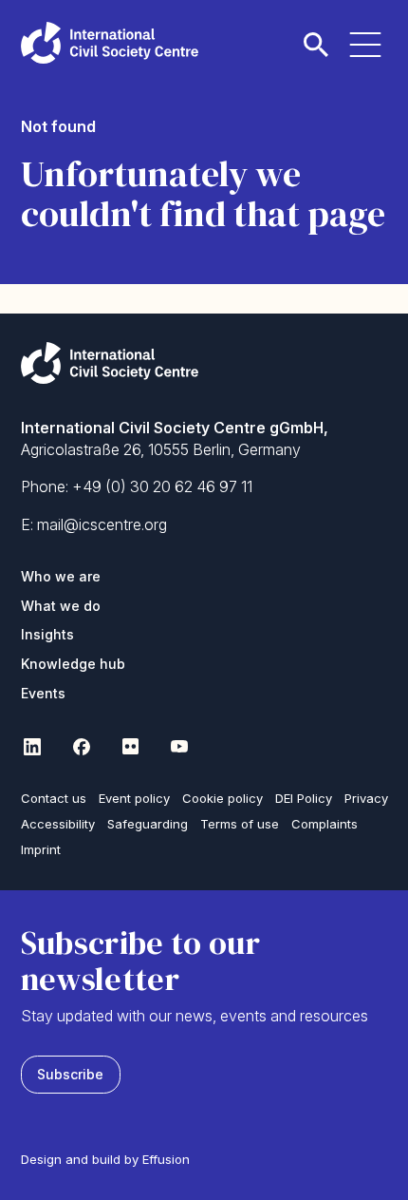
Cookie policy (222, 798)
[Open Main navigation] (365, 33)
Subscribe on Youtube (180, 746)
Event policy (134, 798)
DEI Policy (303, 798)
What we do (61, 606)
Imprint (41, 849)
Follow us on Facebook (81, 746)
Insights (47, 634)
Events (43, 693)
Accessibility (58, 823)
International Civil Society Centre (109, 43)
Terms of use (239, 823)
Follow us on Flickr (131, 746)
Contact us (53, 798)
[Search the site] (316, 33)
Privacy (366, 798)
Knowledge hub (73, 664)
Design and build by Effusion (105, 1159)
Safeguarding (147, 823)
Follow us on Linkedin (32, 746)
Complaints (324, 823)
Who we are (61, 576)
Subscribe (70, 1074)
